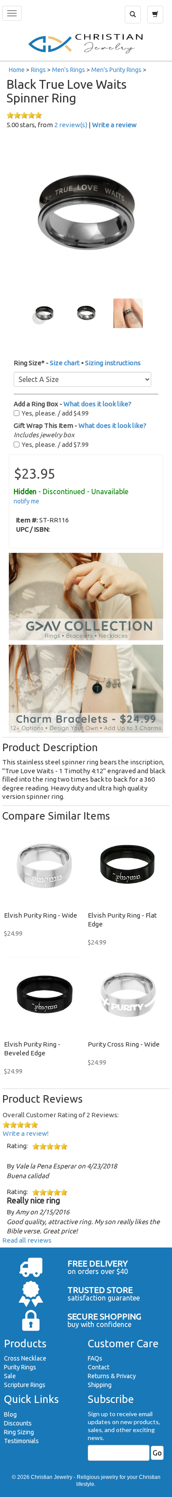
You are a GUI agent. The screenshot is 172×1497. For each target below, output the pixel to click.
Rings (38, 69)
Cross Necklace (25, 1358)
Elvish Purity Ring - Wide (40, 915)
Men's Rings (68, 69)
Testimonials (21, 1440)
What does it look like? (97, 404)
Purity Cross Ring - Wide (124, 1044)
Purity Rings (20, 1367)
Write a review (114, 125)
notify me (26, 501)
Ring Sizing (19, 1432)
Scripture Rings (24, 1384)
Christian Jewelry (51, 1477)
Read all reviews (27, 1240)
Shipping (100, 1384)
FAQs (95, 1358)
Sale (10, 1376)
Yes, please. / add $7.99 (55, 444)
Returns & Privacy (112, 1376)
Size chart (65, 363)
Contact (98, 1367)
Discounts (18, 1423)
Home (17, 69)
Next (133, 318)
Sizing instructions (113, 363)
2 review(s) (70, 125)
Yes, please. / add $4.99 (55, 413)
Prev (39, 318)
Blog (10, 1414)
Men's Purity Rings (116, 69)
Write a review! (26, 1133)
